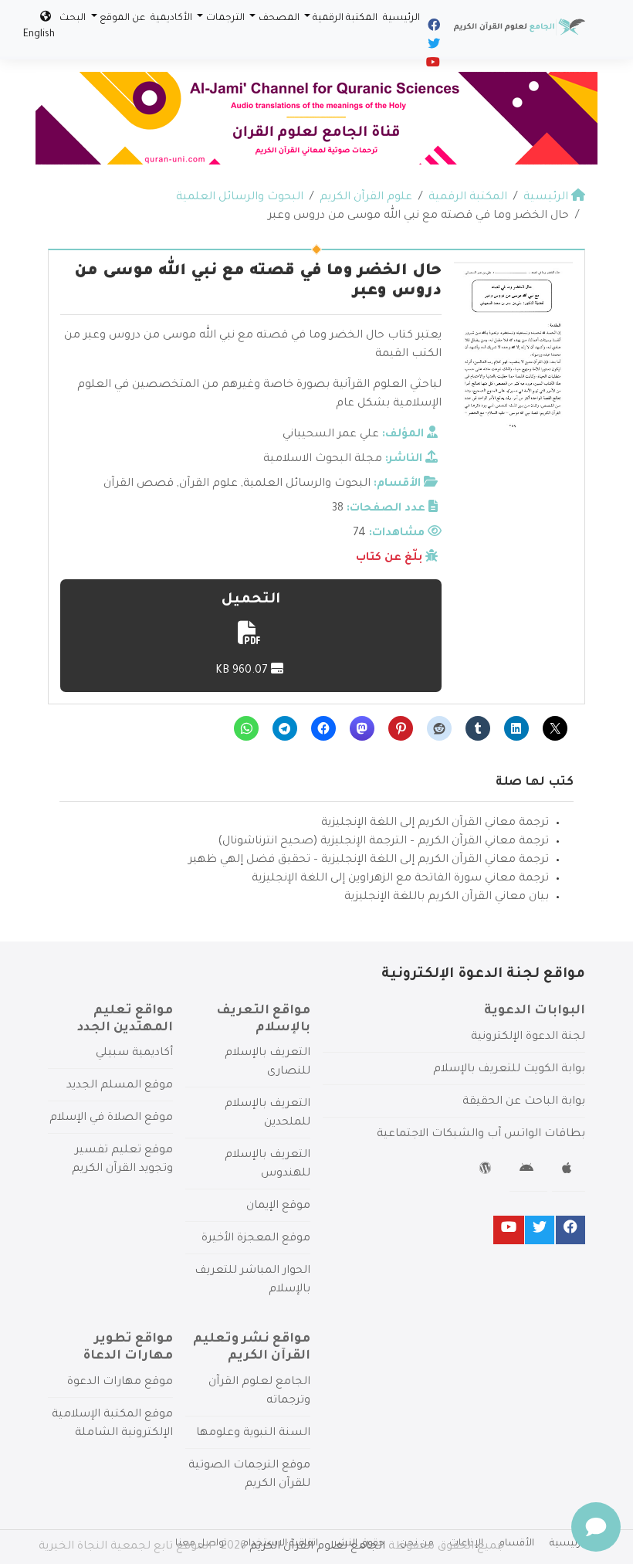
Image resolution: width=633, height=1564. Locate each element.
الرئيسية (401, 18)
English (39, 34)
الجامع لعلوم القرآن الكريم (317, 1547)
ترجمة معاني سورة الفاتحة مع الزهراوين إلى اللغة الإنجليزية (400, 879)
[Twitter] (433, 46)
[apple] (568, 1171)
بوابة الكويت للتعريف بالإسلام (509, 1070)
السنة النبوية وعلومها (253, 1433)
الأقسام (516, 1544)
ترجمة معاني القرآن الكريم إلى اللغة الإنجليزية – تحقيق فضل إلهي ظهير (368, 860)
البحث (72, 18)
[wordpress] (487, 1171)
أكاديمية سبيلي (134, 1053)
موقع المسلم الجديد (119, 1086)
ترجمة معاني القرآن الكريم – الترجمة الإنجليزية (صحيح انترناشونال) (383, 842)
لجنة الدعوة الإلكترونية (528, 1037)
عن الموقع (122, 18)
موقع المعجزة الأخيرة (255, 1239)
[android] (528, 1171)
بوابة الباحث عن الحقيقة (523, 1102)
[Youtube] (432, 65)
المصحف (279, 18)
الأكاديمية (171, 18)
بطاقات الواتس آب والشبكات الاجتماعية (481, 1134)
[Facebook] (433, 28)
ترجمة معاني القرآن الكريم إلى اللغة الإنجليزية (435, 823)
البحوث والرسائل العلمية (307, 484)
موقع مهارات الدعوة (120, 1382)
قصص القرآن (138, 484)
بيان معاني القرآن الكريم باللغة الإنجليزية (446, 897)
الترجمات (225, 18)
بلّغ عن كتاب (389, 558)
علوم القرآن (208, 484)
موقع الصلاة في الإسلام (111, 1118)
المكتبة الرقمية (345, 18)
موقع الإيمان (278, 1206)
